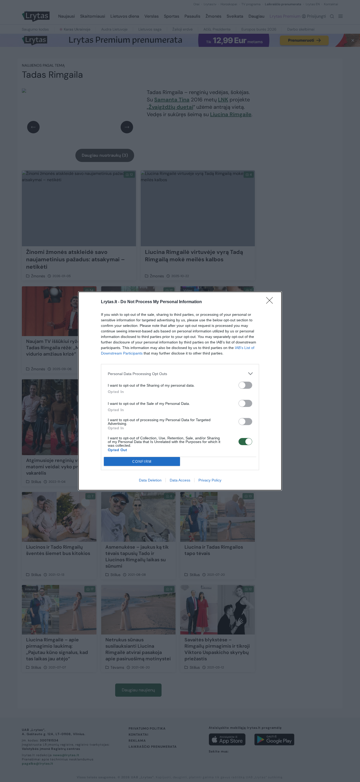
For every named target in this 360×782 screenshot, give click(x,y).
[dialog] (180, 391)
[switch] (245, 385)
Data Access (180, 480)
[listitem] (180, 373)
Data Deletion (150, 480)
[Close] (271, 302)
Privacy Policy (209, 480)
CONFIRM (142, 462)
